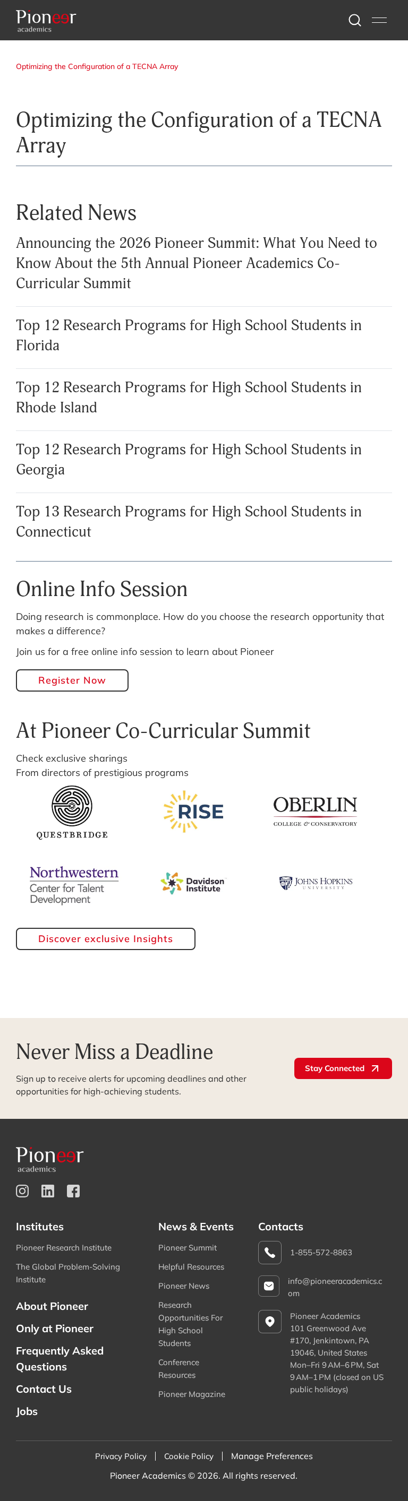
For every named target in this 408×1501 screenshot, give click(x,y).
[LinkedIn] (47, 1191)
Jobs (27, 1411)
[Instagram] (22, 1191)
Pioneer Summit (187, 1248)
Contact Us (44, 1388)
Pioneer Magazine (191, 1394)
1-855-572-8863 (321, 1252)
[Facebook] (73, 1191)
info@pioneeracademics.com (335, 1287)
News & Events (196, 1226)
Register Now (72, 680)
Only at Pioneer (55, 1328)
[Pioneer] (46, 20)
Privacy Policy (121, 1456)
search (354, 20)
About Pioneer (52, 1306)
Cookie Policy (189, 1456)
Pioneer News (183, 1286)
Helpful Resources (191, 1267)
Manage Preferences (272, 1456)
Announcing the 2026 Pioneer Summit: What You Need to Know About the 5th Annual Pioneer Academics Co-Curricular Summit (196, 263)
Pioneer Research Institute (64, 1248)
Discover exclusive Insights (105, 939)
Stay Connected (334, 1068)
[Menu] (379, 20)
